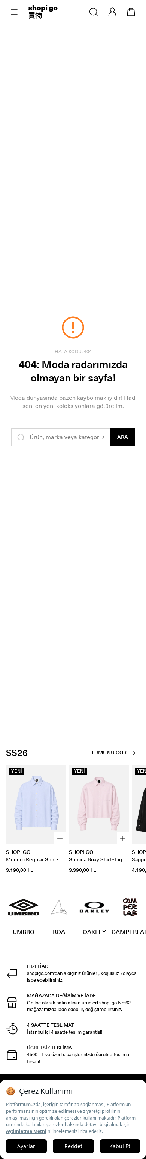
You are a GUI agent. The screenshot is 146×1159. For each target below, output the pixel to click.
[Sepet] (131, 12)
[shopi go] (43, 12)
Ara (122, 437)
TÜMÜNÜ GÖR (109, 753)
